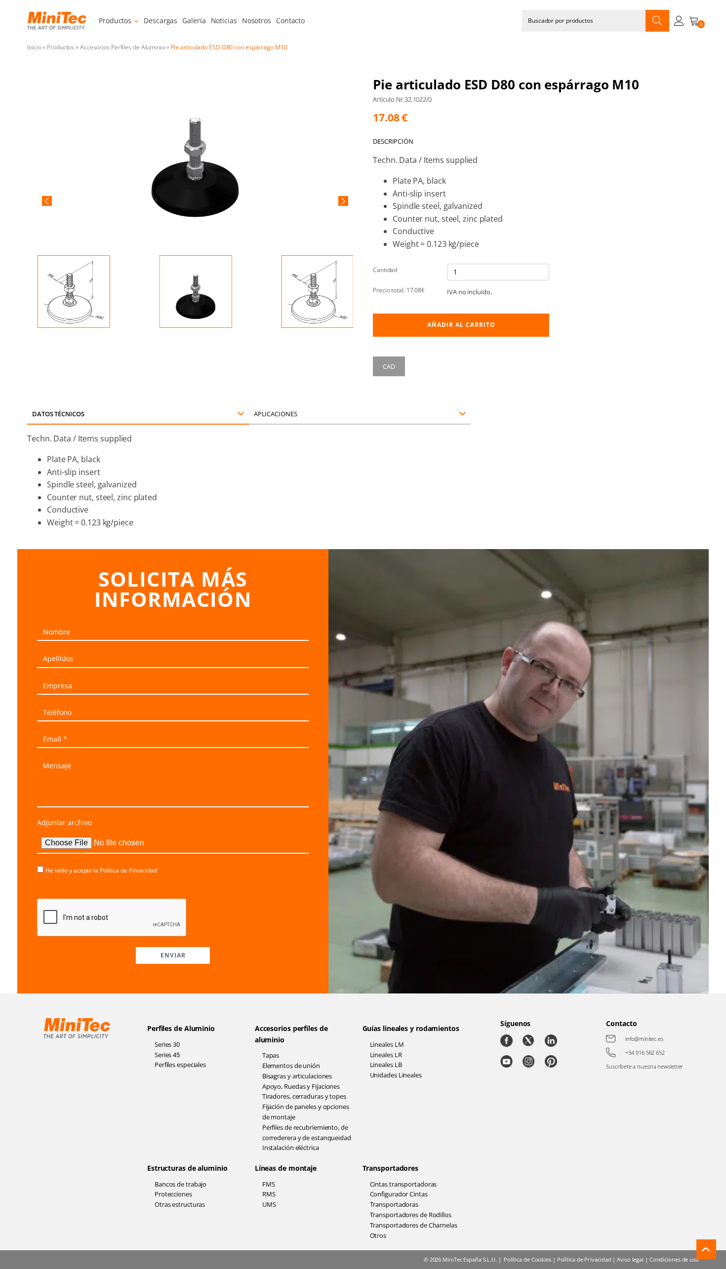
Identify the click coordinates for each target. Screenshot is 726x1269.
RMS (269, 1194)
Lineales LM (387, 1044)
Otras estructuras (180, 1204)
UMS (269, 1204)
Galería (193, 20)
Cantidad (385, 270)
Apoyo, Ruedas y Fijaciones (301, 1086)
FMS (268, 1184)
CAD (389, 366)
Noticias (224, 20)
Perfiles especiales (180, 1064)
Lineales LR (386, 1054)
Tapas (271, 1055)
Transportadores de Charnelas (413, 1225)
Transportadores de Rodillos (410, 1214)
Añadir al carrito (461, 324)
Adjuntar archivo (64, 822)
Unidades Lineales (396, 1075)
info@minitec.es (644, 1038)
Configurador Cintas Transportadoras (399, 1199)
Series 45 (167, 1054)
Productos (115, 20)
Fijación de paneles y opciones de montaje (305, 1111)
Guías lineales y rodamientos (411, 1028)
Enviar (173, 955)
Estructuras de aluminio (187, 1168)
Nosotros (256, 20)
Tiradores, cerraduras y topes (304, 1096)
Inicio (34, 47)
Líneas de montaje (286, 1168)
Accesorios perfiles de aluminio (291, 1034)
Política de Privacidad (128, 870)
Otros (378, 1235)
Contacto (290, 20)
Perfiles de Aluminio (181, 1028)
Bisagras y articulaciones (297, 1075)
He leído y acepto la (101, 870)
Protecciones (173, 1194)
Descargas (160, 20)
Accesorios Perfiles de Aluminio (122, 47)
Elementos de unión (291, 1065)
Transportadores (391, 1168)
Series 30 (167, 1044)
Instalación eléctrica (290, 1147)
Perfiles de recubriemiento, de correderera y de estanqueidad (306, 1132)
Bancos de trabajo (180, 1184)
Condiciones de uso (674, 1259)
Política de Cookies (527, 1259)
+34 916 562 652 (645, 1052)
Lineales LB (386, 1064)
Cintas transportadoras (403, 1184)
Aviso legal (630, 1259)
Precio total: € (399, 290)
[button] (47, 201)
